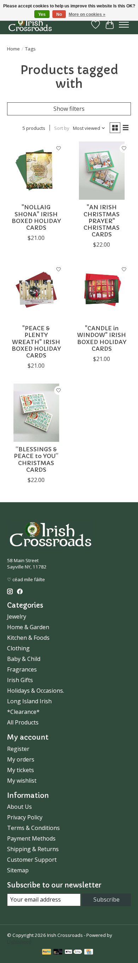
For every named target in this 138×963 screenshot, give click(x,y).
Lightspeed (19, 941)
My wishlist (21, 780)
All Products (23, 722)
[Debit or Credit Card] (58, 952)
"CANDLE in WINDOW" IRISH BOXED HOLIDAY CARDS (101, 338)
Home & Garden (28, 627)
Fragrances (22, 669)
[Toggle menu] (124, 25)
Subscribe (106, 899)
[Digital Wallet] (73, 952)
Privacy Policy (24, 817)
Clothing (18, 648)
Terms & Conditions (33, 828)
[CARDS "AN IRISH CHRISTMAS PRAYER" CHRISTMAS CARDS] (102, 171)
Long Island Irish (29, 701)
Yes (42, 14)
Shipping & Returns (33, 849)
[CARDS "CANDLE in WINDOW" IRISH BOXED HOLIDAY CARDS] (102, 292)
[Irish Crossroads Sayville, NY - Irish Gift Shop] (30, 24)
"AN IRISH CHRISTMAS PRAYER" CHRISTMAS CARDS (102, 221)
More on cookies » (87, 14)
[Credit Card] (88, 952)
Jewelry (16, 616)
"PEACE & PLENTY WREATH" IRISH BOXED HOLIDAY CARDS (36, 342)
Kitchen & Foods (28, 638)
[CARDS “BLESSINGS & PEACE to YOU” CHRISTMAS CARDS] (36, 413)
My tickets (20, 770)
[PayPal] (46, 952)
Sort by (61, 128)
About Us (19, 807)
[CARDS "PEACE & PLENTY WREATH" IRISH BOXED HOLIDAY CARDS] (36, 292)
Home (13, 49)
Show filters (69, 109)
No (59, 14)
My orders (20, 759)
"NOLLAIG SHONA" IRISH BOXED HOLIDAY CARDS (36, 217)
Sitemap (18, 870)
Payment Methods (31, 838)
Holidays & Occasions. (35, 690)
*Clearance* (23, 712)
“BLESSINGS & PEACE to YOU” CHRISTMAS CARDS (36, 459)
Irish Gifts (20, 680)
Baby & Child (23, 659)
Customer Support (32, 859)
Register (18, 749)
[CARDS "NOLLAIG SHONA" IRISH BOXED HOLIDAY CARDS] (36, 171)
